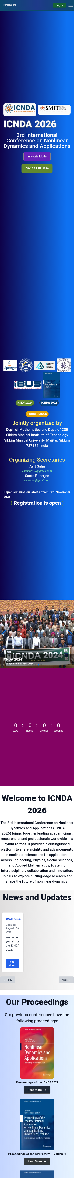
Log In (59, 5)
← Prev (7, 979)
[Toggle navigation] (70, 5)
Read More (12, 963)
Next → (66, 979)
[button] (37, 156)
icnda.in (9, 5)
